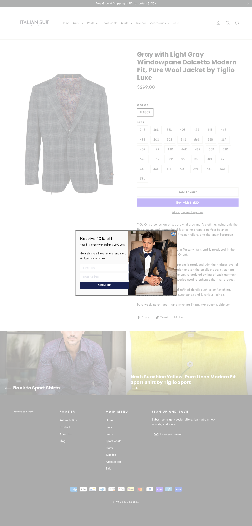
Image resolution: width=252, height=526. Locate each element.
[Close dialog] (173, 234)
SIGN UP (104, 285)
